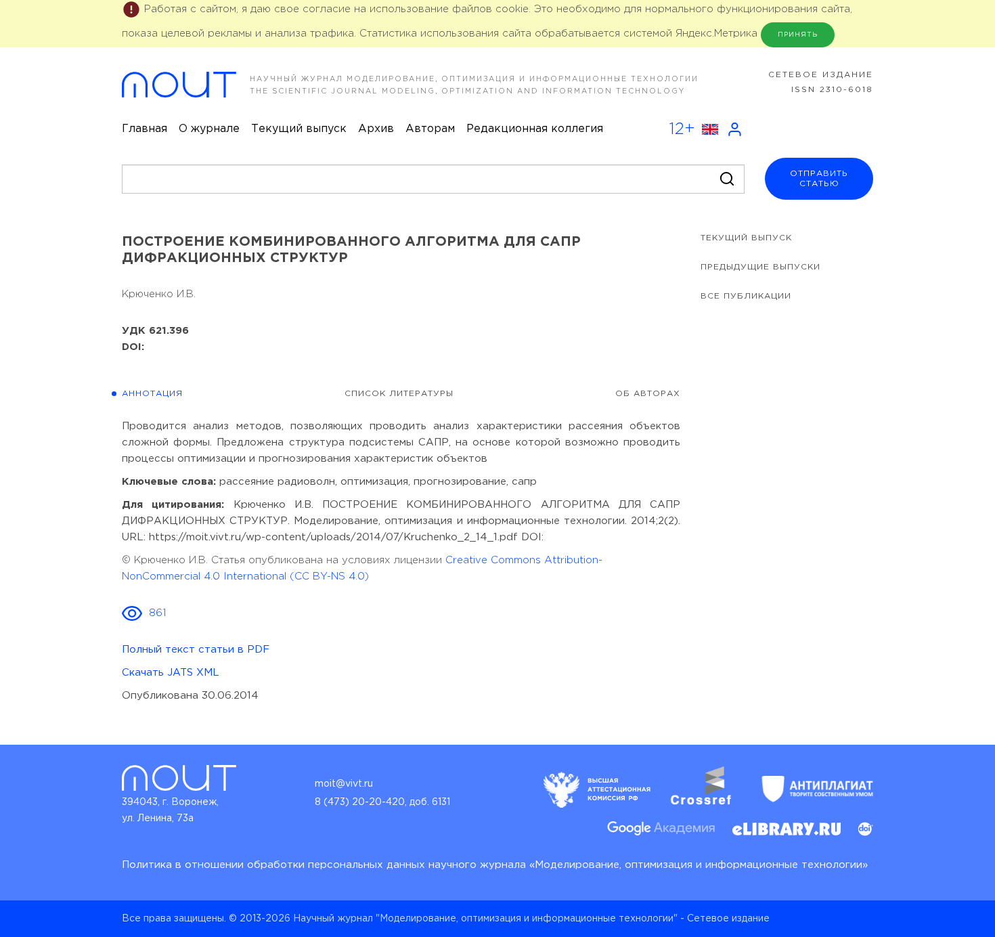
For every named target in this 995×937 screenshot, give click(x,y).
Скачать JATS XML (170, 672)
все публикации (746, 296)
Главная (144, 129)
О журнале (209, 129)
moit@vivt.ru (344, 784)
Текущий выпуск (299, 129)
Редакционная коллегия (534, 129)
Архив (376, 129)
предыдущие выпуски (760, 267)
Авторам (430, 129)
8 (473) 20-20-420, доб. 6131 (382, 802)
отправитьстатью (819, 179)
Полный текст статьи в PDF (195, 649)
